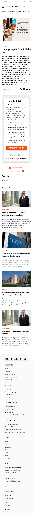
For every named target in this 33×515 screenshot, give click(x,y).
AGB (6, 502)
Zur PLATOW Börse (7, 1)
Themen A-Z (8, 389)
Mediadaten (8, 447)
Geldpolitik (11, 11)
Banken (4, 11)
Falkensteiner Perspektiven (13, 429)
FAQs (6, 452)
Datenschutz (9, 499)
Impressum (8, 495)
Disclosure (8, 505)
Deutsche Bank (9, 409)
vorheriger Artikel (18, 168)
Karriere (7, 458)
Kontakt (7, 455)
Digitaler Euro (9, 394)
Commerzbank (9, 412)
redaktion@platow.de (12, 481)
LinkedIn (6, 486)
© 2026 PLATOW (10, 492)
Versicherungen (21, 11)
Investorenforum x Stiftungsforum (15, 432)
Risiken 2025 (9, 427)
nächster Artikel (16, 171)
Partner (7, 450)
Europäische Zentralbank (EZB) (14, 415)
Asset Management (11, 377)
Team (6, 444)
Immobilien (8, 380)
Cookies (7, 509)
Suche (17, 1)
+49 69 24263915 (10, 478)
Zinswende (8, 397)
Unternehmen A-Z (10, 406)
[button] (21, 89)
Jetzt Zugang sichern (16, 148)
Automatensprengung (11, 392)
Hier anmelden (23, 158)
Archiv (7, 442)
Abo (30, 1)
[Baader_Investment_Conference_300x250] (16, 29)
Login (23, 1)
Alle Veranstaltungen (11, 424)
